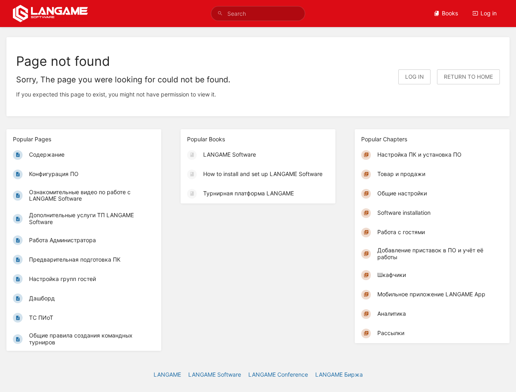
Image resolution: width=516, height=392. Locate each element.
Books (450, 13)
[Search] (220, 13)
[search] (258, 13)
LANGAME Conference (278, 374)
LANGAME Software (214, 374)
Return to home (468, 76)
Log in (489, 13)
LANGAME (167, 374)
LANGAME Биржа (339, 374)
